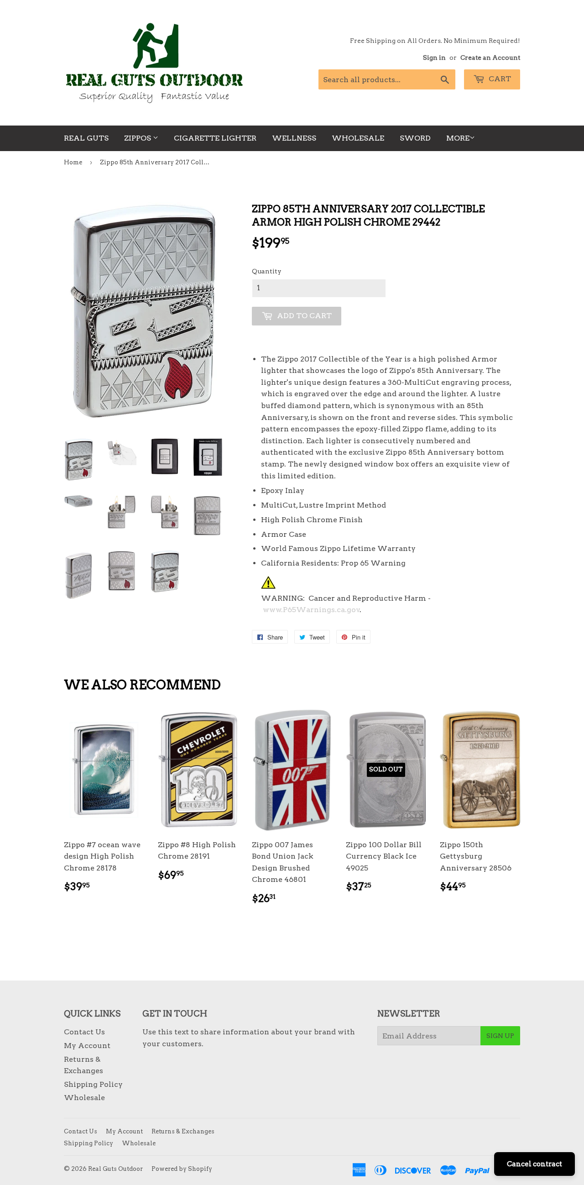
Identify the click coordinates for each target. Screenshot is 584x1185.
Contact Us (84, 1032)
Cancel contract (534, 1164)
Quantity (267, 271)
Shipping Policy (93, 1084)
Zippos (138, 138)
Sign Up (500, 1035)
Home (73, 162)
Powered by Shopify (181, 1168)
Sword (415, 138)
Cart (499, 78)
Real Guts (86, 138)
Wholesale (358, 138)
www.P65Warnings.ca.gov (311, 609)
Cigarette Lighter (215, 138)
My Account (87, 1045)
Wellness (294, 138)
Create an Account (490, 57)
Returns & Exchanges (182, 1131)
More (457, 138)
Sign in (434, 57)
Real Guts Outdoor (115, 1168)
